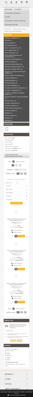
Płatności (17, 9)
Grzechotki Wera (11, 45)
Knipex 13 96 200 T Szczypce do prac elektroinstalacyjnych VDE (16, 284)
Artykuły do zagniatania (12, 38)
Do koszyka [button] (21, 236)
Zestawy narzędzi (11, 115)
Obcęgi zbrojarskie (11, 80)
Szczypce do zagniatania (13, 90)
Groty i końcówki (10, 43)
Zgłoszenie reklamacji (13, 13)
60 (25, 173)
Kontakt (8, 17)
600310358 (7, 359)
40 (21, 173)
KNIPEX (6, 127)
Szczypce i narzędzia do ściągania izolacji (14, 93)
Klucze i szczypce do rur (13, 48)
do (17, 182)
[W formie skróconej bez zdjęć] (20, 165)
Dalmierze (8, 40)
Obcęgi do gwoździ (11, 78)
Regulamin (8, 9)
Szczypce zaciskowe (12, 105)
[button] (16, 186)
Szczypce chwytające (12, 85)
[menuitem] (8, 9)
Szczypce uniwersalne (12, 103)
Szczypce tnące (10, 100)
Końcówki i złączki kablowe (13, 59)
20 (18, 173)
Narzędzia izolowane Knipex (14, 66)
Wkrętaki (8, 113)
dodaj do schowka (17, 232)
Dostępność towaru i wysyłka (15, 21)
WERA (6, 130)
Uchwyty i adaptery (11, 110)
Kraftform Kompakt (11, 61)
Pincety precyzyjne (11, 83)
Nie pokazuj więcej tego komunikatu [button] (17, 395)
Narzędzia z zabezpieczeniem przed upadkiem (15, 72)
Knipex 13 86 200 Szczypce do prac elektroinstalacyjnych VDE (16, 219)
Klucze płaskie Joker (12, 50)
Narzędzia (9, 118)
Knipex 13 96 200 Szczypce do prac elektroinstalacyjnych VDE (16, 251)
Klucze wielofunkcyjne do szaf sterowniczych (13, 56)
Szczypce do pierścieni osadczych (16, 88)
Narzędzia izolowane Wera (14, 69)
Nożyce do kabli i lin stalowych (14, 75)
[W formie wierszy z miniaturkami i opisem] (16, 165)
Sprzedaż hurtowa (11, 24)
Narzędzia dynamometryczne (14, 64)
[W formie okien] (13, 165)
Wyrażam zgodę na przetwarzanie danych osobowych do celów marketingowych (17, 334)
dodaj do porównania (17, 230)
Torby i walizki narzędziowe (13, 108)
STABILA (7, 129)
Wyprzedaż (9, 120)
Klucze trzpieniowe (11, 53)
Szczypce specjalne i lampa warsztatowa (16, 97)
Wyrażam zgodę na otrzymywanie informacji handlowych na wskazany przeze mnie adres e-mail (17, 337)
